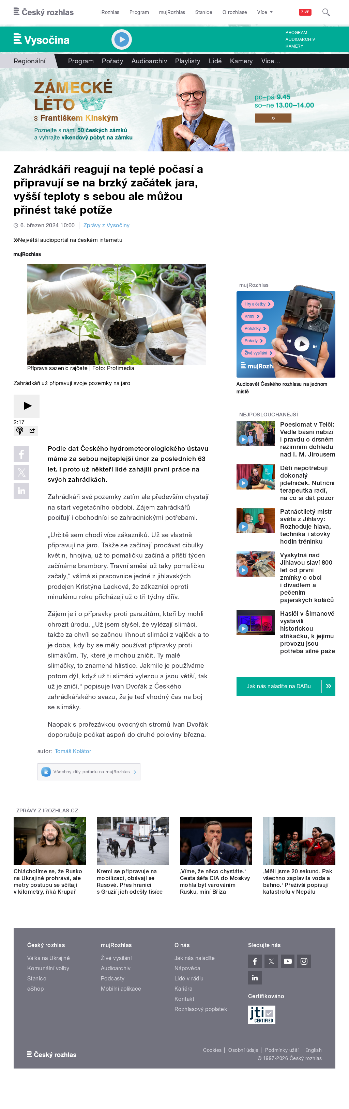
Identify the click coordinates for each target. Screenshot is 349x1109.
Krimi (249, 316)
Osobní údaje (243, 1050)
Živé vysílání (256, 353)
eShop (35, 989)
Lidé (215, 61)
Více (271, 61)
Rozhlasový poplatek (200, 1009)
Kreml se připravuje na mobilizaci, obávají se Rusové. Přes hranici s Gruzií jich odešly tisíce (130, 881)
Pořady (112, 61)
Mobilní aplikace (121, 989)
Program (139, 12)
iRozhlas (110, 12)
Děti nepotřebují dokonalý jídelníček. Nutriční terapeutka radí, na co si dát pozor (307, 482)
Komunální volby (48, 968)
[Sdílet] (32, 431)
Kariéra (183, 989)
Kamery (294, 46)
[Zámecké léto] (174, 109)
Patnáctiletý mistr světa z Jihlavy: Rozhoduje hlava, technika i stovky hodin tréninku (306, 526)
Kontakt (184, 999)
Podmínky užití (282, 1050)
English (313, 1050)
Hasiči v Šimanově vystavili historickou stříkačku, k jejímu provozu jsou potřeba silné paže (307, 632)
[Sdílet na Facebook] (21, 454)
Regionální (30, 61)
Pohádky (253, 328)
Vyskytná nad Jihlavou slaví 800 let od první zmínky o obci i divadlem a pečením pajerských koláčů (307, 577)
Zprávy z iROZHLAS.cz (47, 811)
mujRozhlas (172, 12)
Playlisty (187, 61)
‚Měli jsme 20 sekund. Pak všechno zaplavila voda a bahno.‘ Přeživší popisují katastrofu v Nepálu (297, 881)
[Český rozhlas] (44, 12)
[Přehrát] (27, 406)
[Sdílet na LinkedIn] (21, 491)
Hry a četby (255, 304)
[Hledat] (326, 12)
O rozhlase (235, 12)
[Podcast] (20, 431)
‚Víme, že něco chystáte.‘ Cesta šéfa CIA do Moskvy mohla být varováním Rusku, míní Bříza (215, 881)
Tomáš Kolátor (73, 751)
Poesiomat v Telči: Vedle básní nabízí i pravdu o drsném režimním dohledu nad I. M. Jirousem (307, 439)
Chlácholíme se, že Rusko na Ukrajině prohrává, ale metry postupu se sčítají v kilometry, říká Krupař (48, 881)
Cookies (212, 1050)
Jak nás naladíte (194, 958)
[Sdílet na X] (21, 472)
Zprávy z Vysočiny (107, 225)
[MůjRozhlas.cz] (27, 255)
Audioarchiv (300, 39)
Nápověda (187, 968)
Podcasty (113, 978)
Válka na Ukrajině (48, 958)
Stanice (203, 12)
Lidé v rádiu (189, 978)
